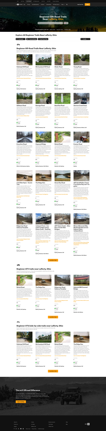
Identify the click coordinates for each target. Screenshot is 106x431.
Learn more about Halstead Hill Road (24, 72)
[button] (21, 39)
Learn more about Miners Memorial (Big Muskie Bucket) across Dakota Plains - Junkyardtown (81, 234)
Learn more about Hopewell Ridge (43, 149)
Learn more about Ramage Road (43, 110)
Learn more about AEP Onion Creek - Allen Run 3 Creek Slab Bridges (62, 234)
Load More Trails (53, 260)
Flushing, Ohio (67, 29)
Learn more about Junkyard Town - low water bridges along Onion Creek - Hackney (43, 234)
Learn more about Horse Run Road (62, 190)
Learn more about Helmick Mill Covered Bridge (81, 294)
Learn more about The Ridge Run (43, 190)
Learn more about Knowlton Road (24, 149)
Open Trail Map (20, 401)
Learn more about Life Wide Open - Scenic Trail (24, 190)
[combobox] (51, 23)
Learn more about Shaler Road (62, 72)
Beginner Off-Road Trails (44, 14)
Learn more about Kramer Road (81, 149)
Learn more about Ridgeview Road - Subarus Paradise (24, 234)
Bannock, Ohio (60, 29)
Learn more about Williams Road (24, 110)
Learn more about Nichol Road (62, 149)
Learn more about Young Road (81, 72)
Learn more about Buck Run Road (62, 110)
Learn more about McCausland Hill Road (43, 72)
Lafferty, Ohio (52, 29)
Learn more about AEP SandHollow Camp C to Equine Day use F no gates (81, 190)
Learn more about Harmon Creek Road (81, 110)
